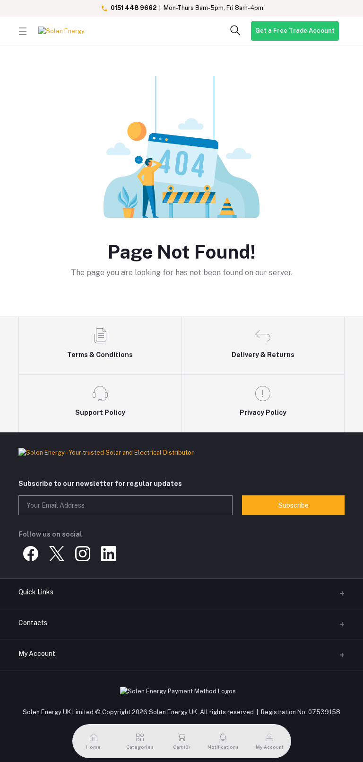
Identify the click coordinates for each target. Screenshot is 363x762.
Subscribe (293, 505)
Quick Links (35, 592)
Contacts (32, 623)
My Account (36, 653)
